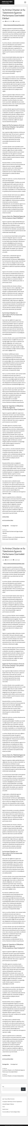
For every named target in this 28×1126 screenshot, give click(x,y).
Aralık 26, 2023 (9, 21)
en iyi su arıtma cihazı (7, 520)
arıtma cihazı (5, 516)
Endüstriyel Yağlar (7, 1)
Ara (3, 1086)
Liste (3, 1106)
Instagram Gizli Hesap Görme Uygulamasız (12, 1101)
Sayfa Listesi (5, 1109)
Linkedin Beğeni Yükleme (8, 1104)
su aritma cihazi (6, 1055)
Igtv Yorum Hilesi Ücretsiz (8, 1099)
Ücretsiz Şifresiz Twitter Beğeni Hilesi (11, 1111)
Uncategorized (13, 525)
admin (3, 21)
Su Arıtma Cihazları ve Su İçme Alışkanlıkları (13, 1076)
